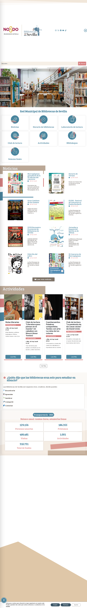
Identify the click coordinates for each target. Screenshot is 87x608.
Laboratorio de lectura (72, 127)
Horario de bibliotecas (43, 127)
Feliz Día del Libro (32, 255)
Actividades (43, 143)
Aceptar (55, 605)
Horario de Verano (73, 175)
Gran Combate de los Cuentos (33, 201)
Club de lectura (15, 143)
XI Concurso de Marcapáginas (75, 255)
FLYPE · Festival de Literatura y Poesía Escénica (75, 202)
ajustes (8, 606)
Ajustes (76, 605)
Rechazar (65, 605)
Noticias (15, 127)
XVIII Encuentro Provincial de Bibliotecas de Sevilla (34, 230)
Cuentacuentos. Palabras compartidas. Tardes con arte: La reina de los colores (53, 327)
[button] (85, 30)
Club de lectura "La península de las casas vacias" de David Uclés (73, 325)
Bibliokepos (72, 143)
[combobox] (39, 63)
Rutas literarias (12, 322)
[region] (43, 86)
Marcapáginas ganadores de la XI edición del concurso (34, 176)
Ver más (43, 366)
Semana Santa (15, 159)
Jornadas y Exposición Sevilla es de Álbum (74, 230)
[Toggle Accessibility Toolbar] (4, 600)
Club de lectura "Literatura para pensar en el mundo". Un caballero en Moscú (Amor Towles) (33, 329)
